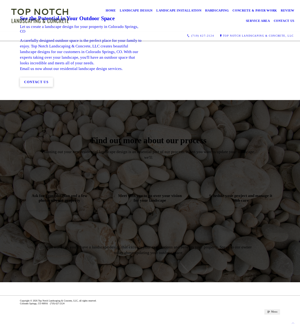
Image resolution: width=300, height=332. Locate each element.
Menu (274, 311)
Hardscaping (217, 10)
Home (111, 10)
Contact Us (284, 21)
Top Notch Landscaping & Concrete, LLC (258, 35)
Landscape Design (136, 10)
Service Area (258, 21)
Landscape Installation (178, 10)
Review (287, 10)
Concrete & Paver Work (254, 10)
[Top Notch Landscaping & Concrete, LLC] (40, 16)
